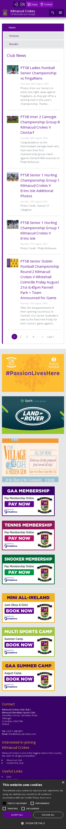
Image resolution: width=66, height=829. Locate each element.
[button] (17, 803)
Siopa (34, 4)
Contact (48, 4)
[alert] (33, 804)
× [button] (63, 782)
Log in (16, 4)
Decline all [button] (48, 814)
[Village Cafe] (30, 460)
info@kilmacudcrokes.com (22, 734)
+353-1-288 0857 (14, 731)
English (23, 4)
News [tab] (12, 27)
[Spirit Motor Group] (33, 415)
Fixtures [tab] (14, 35)
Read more (45, 797)
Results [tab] (13, 44)
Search (52, 12)
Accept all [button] (17, 814)
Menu (60, 12)
